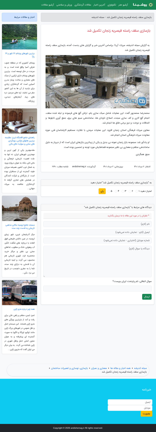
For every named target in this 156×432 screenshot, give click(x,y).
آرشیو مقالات (47, 5)
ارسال (147, 297)
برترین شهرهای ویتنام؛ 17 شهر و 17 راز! (20, 55)
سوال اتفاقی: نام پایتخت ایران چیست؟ (132, 281)
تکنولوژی (112, 5)
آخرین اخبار (99, 5)
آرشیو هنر (123, 5)
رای (102, 191)
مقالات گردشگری (82, 5)
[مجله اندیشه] (143, 5)
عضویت (146, 414)
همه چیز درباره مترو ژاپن (24, 309)
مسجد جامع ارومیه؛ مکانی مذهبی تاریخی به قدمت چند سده (20, 226)
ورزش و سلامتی (64, 5)
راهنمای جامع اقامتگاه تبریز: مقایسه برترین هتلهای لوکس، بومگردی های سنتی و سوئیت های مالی (20, 141)
